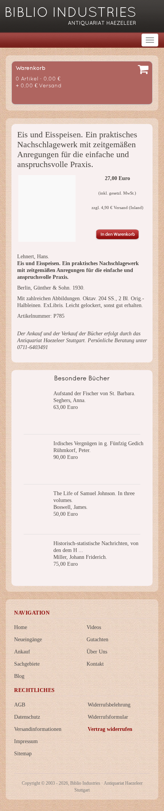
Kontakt (95, 664)
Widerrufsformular (108, 717)
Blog (19, 676)
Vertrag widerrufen (110, 729)
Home (20, 627)
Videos (94, 627)
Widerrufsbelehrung (109, 705)
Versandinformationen (37, 729)
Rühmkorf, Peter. (72, 450)
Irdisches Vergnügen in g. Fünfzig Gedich (98, 443)
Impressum (26, 741)
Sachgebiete (27, 664)
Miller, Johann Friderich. (80, 557)
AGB (19, 705)
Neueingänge (28, 639)
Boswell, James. (70, 507)
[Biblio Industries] (71, 13)
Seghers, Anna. (69, 400)
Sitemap (23, 753)
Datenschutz (27, 717)
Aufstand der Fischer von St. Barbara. (94, 393)
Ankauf (22, 652)
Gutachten (97, 639)
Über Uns (97, 652)
